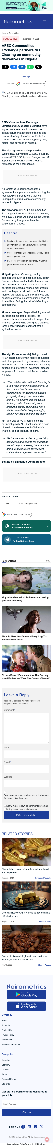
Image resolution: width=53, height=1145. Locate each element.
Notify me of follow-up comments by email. (27, 805)
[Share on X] (5, 67)
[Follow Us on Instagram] (36, 1126)
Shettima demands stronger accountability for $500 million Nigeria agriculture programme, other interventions (27, 245)
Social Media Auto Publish (16, 1144)
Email (7, 762)
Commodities (14, 33)
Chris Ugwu (26, 76)
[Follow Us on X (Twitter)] (42, 1126)
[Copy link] (38, 67)
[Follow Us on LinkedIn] (29, 1126)
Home (4, 33)
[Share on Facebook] (13, 67)
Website (9, 776)
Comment (9, 709)
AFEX (8, 503)
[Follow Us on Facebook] (23, 1126)
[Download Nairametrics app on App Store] (26, 1006)
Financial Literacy (9, 1079)
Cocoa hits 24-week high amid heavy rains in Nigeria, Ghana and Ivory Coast (24, 957)
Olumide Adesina (44, 921)
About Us (6, 1025)
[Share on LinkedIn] (22, 67)
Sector (4, 1074)
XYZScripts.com (40, 1144)
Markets (5, 1069)
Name (7, 747)
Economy (6, 1064)
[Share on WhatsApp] (30, 67)
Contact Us (7, 1030)
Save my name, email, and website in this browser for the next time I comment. (26, 797)
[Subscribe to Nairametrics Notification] (47, 1139)
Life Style (6, 1083)
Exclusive (6, 1060)
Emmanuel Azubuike (43, 878)
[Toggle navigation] (44, 22)
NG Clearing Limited (28, 503)
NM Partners (7, 1039)
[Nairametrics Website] (18, 21)
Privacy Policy (8, 1034)
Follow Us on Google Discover (33, 83)
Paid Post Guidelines (11, 1044)
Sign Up (26, 1112)
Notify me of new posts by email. (22, 809)
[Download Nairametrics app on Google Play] (26, 994)
